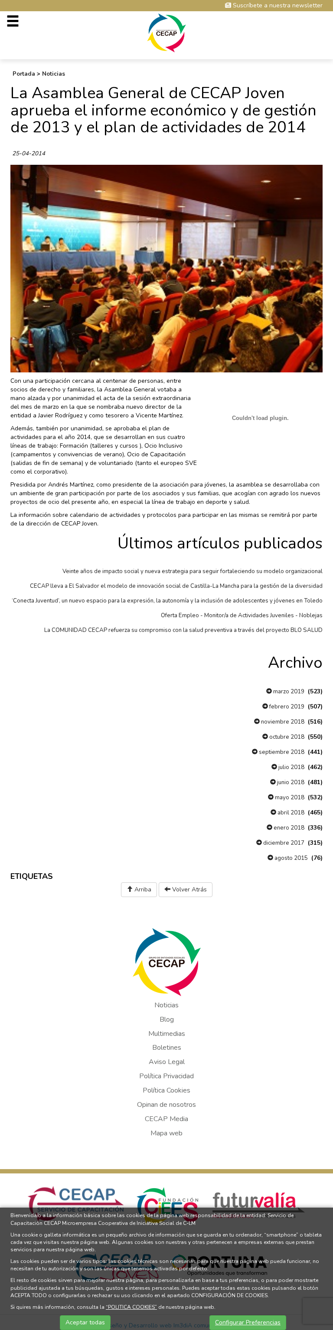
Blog (167, 1019)
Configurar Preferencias (248, 1322)
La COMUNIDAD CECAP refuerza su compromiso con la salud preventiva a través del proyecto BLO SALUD (183, 630)
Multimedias (166, 1033)
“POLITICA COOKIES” (131, 1307)
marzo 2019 (288, 691)
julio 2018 (290, 767)
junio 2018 (290, 782)
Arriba (142, 889)
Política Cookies (166, 1090)
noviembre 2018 (282, 722)
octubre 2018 (286, 737)
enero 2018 (288, 828)
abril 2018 (290, 813)
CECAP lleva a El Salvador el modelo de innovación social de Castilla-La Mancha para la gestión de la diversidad (176, 586)
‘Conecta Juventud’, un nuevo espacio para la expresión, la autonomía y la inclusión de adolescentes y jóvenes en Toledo (167, 601)
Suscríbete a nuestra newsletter (277, 5)
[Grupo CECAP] (166, 32)
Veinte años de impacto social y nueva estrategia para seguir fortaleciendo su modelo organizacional (192, 571)
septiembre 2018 (281, 752)
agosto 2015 (290, 858)
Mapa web (166, 1133)
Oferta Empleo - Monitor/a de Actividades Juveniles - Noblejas (242, 615)
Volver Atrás (188, 889)
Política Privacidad (166, 1076)
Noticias (53, 74)
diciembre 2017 (283, 843)
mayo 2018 (289, 797)
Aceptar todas (85, 1322)
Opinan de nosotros (166, 1104)
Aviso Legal (167, 1062)
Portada (24, 74)
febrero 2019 (286, 707)
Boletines (166, 1047)
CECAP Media (166, 1119)
